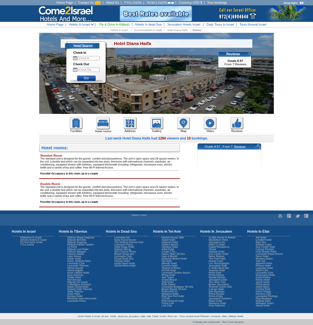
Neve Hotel (262, 256)
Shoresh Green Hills (220, 286)
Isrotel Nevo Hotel (124, 263)
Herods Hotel (122, 261)
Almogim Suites (265, 303)
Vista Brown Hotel (266, 251)
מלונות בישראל (157, 2)
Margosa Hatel (170, 293)
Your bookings (217, 2)
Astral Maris (262, 286)
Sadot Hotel (168, 239)
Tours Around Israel (253, 24)
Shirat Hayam (75, 268)
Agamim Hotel (264, 263)
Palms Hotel (263, 279)
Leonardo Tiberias (78, 265)
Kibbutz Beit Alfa (76, 239)
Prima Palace (216, 275)
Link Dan (167, 305)
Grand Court (216, 261)
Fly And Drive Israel (31, 242)
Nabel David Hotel (78, 286)
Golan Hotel (74, 258)
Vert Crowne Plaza (125, 251)
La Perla (72, 246)
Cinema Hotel (170, 265)
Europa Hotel (75, 296)
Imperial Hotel (170, 242)
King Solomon (217, 305)
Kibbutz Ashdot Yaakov (80, 244)
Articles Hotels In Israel (33, 239)
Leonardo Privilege (267, 296)
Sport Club (262, 270)
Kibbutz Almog (122, 249)
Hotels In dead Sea (148, 24)
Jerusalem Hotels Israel (183, 24)
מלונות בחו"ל (133, 2)
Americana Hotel (265, 275)
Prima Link (168, 303)
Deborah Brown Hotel (174, 258)
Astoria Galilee (75, 253)
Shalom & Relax (171, 268)
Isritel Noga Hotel (124, 246)
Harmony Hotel (217, 303)
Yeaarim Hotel (217, 270)
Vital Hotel (168, 282)
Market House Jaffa (173, 237)
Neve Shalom (216, 256)
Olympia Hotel (170, 246)
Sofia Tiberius (75, 291)
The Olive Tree (217, 282)
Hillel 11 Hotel (217, 244)
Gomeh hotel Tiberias (79, 289)
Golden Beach (170, 244)
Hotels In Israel (80, 24)
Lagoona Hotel (264, 268)
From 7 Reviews (235, 62)
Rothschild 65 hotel (173, 300)
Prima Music (263, 284)
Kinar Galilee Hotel (78, 272)
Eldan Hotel (215, 300)
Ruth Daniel (168, 284)
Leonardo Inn (122, 237)
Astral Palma (263, 277)
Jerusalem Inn (217, 242)
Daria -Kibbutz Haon (79, 261)
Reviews (240, 146)
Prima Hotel (168, 275)
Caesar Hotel (216, 289)
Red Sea (261, 242)
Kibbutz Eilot (263, 300)
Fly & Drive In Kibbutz (114, 24)
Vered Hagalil (75, 270)
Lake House (74, 256)
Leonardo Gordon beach (176, 272)
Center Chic (168, 251)
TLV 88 (166, 298)
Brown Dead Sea (124, 253)
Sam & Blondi (169, 256)
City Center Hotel (218, 253)
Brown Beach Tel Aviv (174, 289)
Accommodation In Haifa (148, 30)
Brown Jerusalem (219, 284)
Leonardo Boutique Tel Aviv (177, 286)
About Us (112, 2)
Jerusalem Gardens (220, 298)
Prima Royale (216, 293)
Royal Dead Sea (124, 258)
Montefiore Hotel (218, 239)
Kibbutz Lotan (264, 244)
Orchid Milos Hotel (125, 265)
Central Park (263, 289)
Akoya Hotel (263, 305)
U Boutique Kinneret (79, 284)
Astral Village (263, 291)
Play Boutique (264, 298)
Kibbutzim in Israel (31, 237)
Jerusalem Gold (218, 279)
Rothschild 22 (170, 291)
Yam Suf (260, 261)
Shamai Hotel (216, 251)
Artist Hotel (168, 249)
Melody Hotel (169, 263)
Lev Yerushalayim (219, 263)
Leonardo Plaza (123, 244)
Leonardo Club (264, 272)
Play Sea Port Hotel (173, 296)
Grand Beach (169, 279)
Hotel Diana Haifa (177, 30)
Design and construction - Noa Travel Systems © (218, 322)
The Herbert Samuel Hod (128, 242)
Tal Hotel (167, 261)
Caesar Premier (265, 249)
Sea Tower (168, 277)
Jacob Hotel (263, 282)
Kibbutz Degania (77, 242)
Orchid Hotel (169, 270)
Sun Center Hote (265, 246)
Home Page (64, 2)
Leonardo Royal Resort (269, 253)
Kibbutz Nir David (77, 282)
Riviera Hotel (263, 265)
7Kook (212, 249)
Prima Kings (216, 296)
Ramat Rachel (217, 277)
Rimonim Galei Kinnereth (81, 298)
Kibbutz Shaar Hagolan (80, 237)
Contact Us (86, 2)
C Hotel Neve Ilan (219, 268)
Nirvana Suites (264, 258)
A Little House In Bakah (222, 237)
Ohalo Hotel (74, 277)
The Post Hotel (217, 258)
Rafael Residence (219, 246)
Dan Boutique (217, 291)
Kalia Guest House (125, 239)
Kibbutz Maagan (76, 251)
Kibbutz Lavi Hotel (77, 249)
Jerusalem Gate (218, 265)
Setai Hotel (73, 293)
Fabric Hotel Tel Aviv (173, 253)
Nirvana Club (263, 293)
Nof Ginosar (74, 279)
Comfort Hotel (264, 239)
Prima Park (215, 272)
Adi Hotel (261, 237)
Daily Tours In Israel (220, 24)
